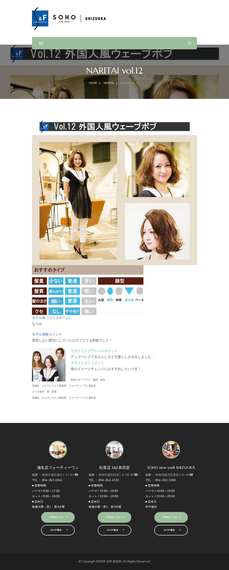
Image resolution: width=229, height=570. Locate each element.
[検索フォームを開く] (190, 43)
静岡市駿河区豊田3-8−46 (172, 475)
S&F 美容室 (113, 562)
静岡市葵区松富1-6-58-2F (116, 475)
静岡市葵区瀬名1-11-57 (58, 475)
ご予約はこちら (56, 517)
